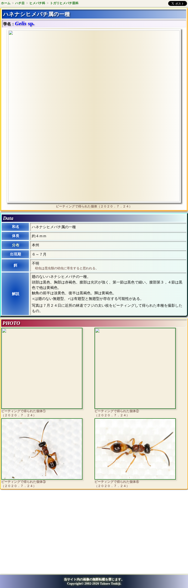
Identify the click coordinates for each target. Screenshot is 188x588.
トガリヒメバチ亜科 (64, 3)
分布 (15, 245)
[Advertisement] (43, 533)
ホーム (6, 3)
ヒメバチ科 (37, 3)
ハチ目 (20, 3)
